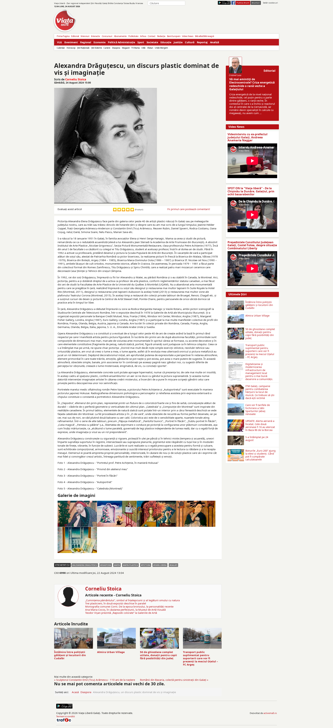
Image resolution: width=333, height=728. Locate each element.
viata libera (160, 565)
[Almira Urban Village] (236, 315)
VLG (59, 42)
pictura (146, 565)
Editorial (75, 36)
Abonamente (120, 36)
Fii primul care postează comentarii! (188, 209)
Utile (143, 47)
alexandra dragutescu (85, 565)
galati (174, 565)
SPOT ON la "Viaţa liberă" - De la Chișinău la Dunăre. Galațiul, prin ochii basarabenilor (251, 191)
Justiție (178, 42)
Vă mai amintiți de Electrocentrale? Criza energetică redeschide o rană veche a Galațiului (252, 84)
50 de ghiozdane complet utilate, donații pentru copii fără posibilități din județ (158, 655)
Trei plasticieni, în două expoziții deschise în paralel (115, 603)
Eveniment (71, 42)
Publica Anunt (243, 2)
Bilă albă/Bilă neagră (204, 36)
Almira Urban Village (111, 652)
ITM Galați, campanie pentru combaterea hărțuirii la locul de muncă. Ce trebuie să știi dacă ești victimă (259, 392)
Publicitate (133, 36)
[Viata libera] (224, 3)
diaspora (106, 565)
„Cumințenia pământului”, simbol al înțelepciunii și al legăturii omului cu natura (132, 600)
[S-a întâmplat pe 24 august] (236, 437)
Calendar (61, 47)
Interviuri (85, 36)
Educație (165, 42)
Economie (99, 42)
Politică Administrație (121, 42)
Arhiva (143, 36)
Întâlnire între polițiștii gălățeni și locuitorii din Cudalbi (70, 655)
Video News (187, 36)
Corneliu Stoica (75, 79)
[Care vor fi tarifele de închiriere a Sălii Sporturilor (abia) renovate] (236, 404)
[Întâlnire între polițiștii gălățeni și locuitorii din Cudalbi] (236, 302)
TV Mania (135, 47)
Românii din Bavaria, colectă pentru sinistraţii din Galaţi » (174, 679)
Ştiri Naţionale (83, 47)
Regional (85, 42)
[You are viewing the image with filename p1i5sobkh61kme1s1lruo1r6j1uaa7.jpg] (156, 514)
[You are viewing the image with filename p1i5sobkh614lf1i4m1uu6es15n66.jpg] (77, 514)
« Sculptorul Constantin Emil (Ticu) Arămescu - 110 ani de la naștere (94, 679)
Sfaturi (150, 47)
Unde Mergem (161, 47)
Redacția (161, 36)
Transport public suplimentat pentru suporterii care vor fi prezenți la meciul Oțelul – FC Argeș (200, 658)
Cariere (107, 47)
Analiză (214, 42)
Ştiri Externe (96, 47)
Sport (140, 42)
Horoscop (71, 47)
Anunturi (256, 2)
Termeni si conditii (65, 716)
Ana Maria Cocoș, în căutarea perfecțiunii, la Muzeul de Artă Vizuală (125, 609)
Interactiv (95, 36)
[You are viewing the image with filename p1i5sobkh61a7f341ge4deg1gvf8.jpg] (116, 514)
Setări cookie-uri (270, 2)
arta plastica (131, 565)
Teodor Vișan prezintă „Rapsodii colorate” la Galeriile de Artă (121, 612)
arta (117, 565)
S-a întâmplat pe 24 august (256, 438)
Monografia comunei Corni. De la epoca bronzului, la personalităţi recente (129, 606)
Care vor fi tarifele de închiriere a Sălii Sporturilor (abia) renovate (257, 409)
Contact (151, 36)
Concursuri (107, 36)
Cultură (189, 42)
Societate (152, 42)
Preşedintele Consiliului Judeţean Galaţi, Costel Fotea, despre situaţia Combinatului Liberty (252, 245)
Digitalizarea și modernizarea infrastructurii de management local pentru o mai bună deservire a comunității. (259, 371)
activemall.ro (270, 713)
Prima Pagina (63, 36)
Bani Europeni (173, 36)
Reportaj (202, 42)
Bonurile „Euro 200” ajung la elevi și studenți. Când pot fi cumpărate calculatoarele (260, 455)
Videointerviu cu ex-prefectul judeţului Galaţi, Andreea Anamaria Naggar (247, 137)
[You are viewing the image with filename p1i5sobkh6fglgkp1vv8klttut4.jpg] (196, 514)
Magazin (126, 47)
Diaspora (116, 47)
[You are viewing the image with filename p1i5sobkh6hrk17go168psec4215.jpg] (77, 540)
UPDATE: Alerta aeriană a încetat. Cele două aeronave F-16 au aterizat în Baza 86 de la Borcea (260, 425)
